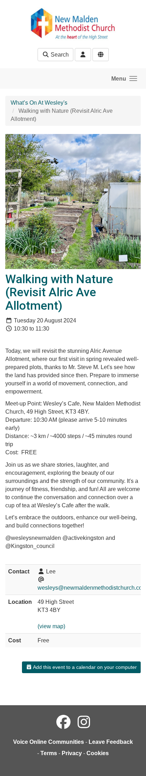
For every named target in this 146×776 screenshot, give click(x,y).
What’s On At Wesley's (39, 103)
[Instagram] (84, 722)
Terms (48, 753)
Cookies (97, 753)
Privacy (72, 753)
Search (59, 55)
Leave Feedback (111, 742)
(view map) (51, 626)
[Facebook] (63, 722)
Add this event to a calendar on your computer (84, 667)
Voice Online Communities (48, 742)
